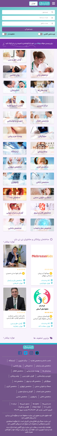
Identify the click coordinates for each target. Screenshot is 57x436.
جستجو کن (28, 29)
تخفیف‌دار (11, 34)
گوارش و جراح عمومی (25, 391)
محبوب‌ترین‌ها (24, 403)
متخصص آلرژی (12, 386)
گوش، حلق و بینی (17, 323)
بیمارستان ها (46, 371)
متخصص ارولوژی (25, 386)
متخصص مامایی (21, 396)
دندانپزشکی (29, 365)
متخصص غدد (18, 381)
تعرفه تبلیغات (36, 407)
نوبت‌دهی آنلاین (49, 34)
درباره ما (14, 403)
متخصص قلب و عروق (33, 381)
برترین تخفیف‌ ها (41, 338)
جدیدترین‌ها (46, 403)
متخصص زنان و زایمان (15, 280)
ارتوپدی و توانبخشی (44, 376)
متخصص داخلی (45, 396)
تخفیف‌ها (36, 403)
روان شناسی (17, 365)
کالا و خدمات (45, 280)
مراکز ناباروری (22, 360)
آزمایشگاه (12, 360)
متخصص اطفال (18, 371)
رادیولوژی (33, 396)
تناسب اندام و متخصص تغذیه (41, 360)
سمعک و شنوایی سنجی (43, 386)
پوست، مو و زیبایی (33, 371)
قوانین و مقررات (23, 407)
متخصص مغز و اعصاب (43, 391)
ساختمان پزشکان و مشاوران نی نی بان (32, 239)
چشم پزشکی (14, 376)
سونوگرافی (47, 381)
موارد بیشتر (10, 242)
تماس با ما (47, 407)
